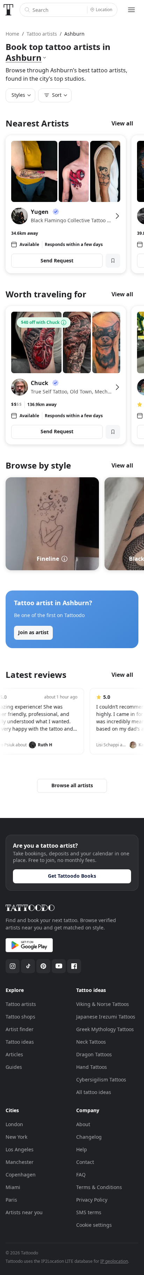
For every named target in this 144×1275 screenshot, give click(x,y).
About (83, 1124)
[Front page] (8, 10)
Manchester (20, 1162)
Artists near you (24, 1212)
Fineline (48, 559)
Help (81, 1149)
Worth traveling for (46, 294)
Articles (14, 1054)
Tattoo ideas (20, 1041)
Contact (85, 1162)
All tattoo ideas (93, 1092)
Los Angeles (20, 1149)
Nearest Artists (37, 123)
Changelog (89, 1136)
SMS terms (88, 1212)
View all (122, 123)
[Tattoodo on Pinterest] (43, 966)
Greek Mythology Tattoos (105, 1029)
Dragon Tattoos (94, 1054)
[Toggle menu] (131, 10)
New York (16, 1136)
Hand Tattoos (91, 1067)
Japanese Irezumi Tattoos (105, 1016)
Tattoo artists (21, 1004)
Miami (13, 1187)
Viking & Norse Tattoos (102, 1004)
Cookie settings (94, 1225)
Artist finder (20, 1029)
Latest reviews (36, 674)
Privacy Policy (91, 1199)
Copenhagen (21, 1174)
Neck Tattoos (91, 1041)
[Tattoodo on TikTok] (28, 966)
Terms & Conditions (99, 1187)
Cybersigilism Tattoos (101, 1079)
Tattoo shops (20, 1016)
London (14, 1124)
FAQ (81, 1174)
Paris (11, 1199)
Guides (14, 1067)
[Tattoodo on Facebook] (74, 966)
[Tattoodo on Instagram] (13, 966)
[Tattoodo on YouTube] (59, 966)
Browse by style (38, 465)
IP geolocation (114, 1261)
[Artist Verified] (55, 211)
